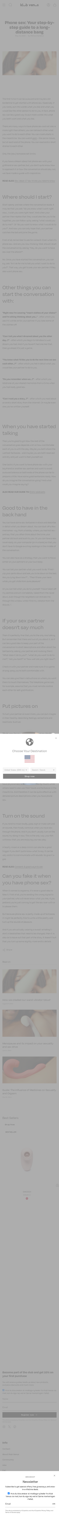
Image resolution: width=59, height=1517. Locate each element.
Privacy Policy (45, 1510)
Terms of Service (10, 1512)
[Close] (54, 1475)
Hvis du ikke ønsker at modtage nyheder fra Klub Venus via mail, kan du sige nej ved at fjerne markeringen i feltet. (30, 1496)
